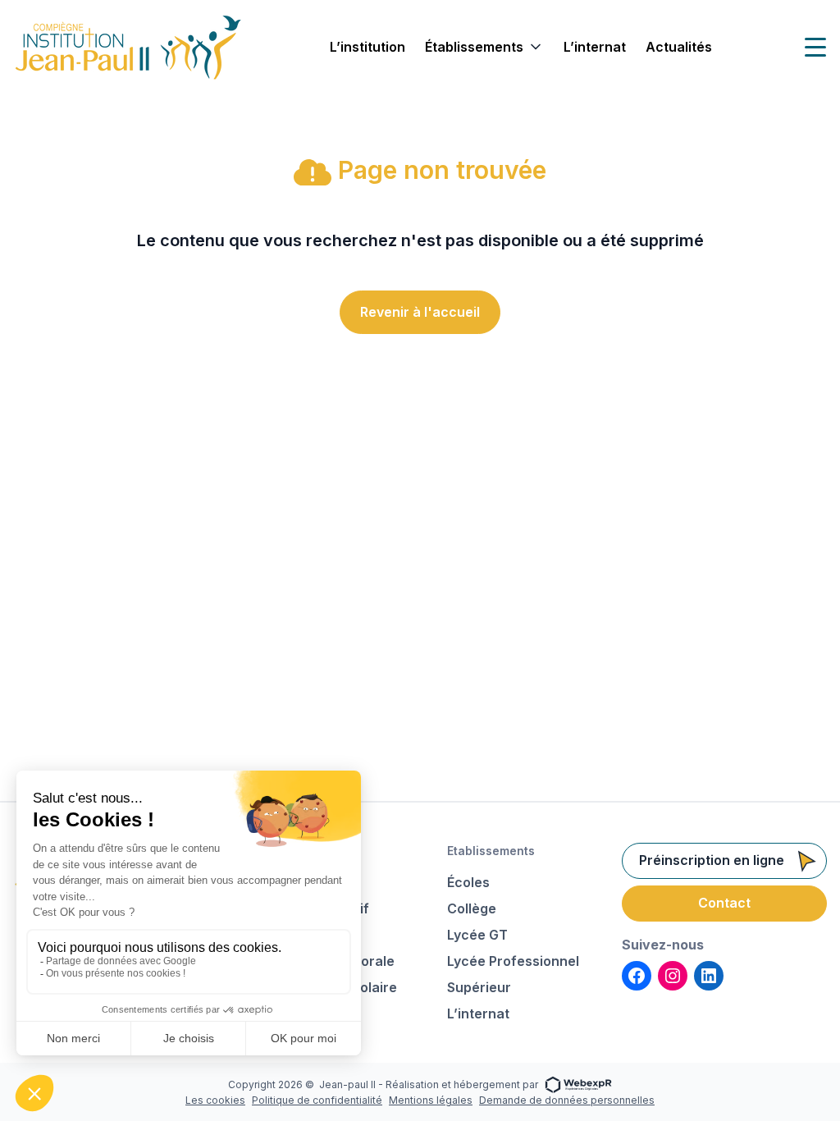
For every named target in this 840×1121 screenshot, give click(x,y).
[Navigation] (815, 46)
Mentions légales (430, 1100)
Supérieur (479, 987)
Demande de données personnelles (567, 1100)
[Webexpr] (578, 1084)
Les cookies (215, 1100)
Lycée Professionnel (513, 961)
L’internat (478, 1013)
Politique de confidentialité (317, 1100)
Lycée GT (477, 935)
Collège (471, 908)
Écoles (468, 882)
